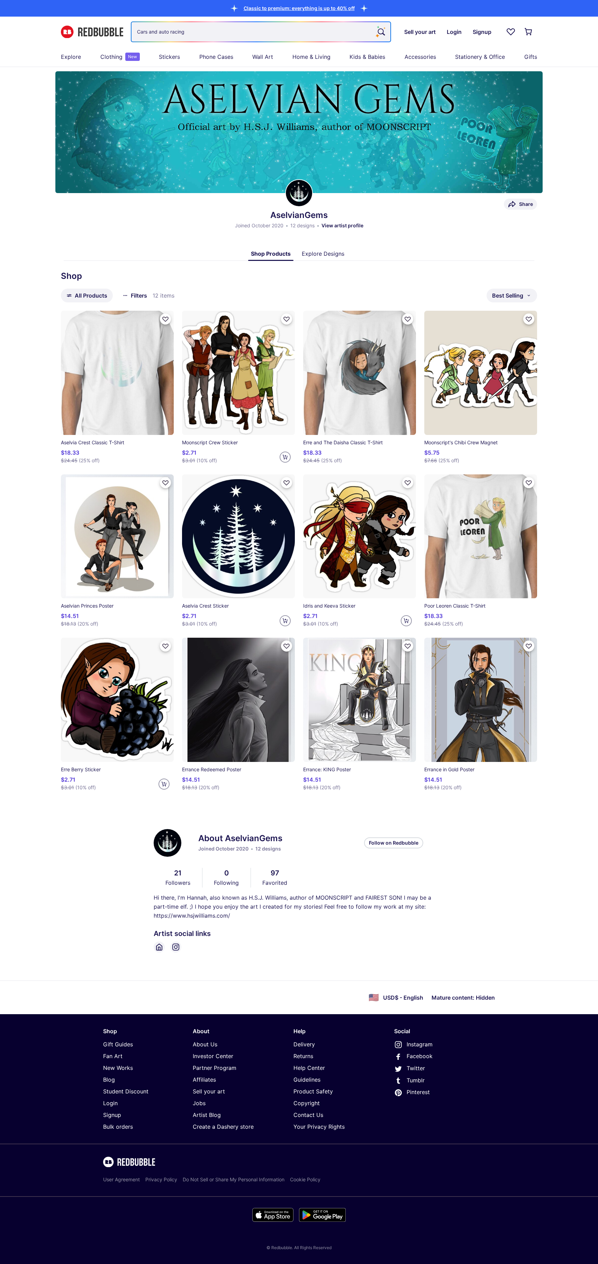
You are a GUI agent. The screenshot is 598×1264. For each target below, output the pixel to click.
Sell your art (209, 1091)
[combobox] (261, 32)
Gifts (530, 56)
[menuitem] (71, 56)
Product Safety (313, 1091)
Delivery (304, 1044)
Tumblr (416, 1080)
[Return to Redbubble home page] (92, 32)
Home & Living (311, 56)
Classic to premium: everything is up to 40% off (299, 8)
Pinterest (418, 1092)
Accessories (420, 56)
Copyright (306, 1103)
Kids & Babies (367, 56)
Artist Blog (207, 1114)
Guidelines (306, 1079)
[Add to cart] (285, 457)
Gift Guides (118, 1044)
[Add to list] (165, 319)
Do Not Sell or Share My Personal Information (233, 1179)
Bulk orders (118, 1126)
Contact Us (308, 1114)
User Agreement (121, 1179)
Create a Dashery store (223, 1126)
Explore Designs (323, 253)
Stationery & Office (480, 56)
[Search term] (381, 32)
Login (110, 1103)
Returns (303, 1056)
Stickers (169, 56)
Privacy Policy (161, 1179)
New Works (118, 1067)
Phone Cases (216, 56)
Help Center (309, 1067)
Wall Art (262, 56)
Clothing (118, 56)
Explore (71, 56)
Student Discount (125, 1091)
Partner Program (214, 1067)
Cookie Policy (305, 1179)
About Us (205, 1044)
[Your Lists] (510, 32)
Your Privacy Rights (319, 1126)
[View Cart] (528, 32)
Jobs (199, 1103)
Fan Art (113, 1056)
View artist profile (342, 225)
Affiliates (204, 1079)
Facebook (420, 1056)
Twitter (416, 1068)
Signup (112, 1114)
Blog (109, 1079)
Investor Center (213, 1056)
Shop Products (271, 253)
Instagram (420, 1044)
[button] (299, 8)
